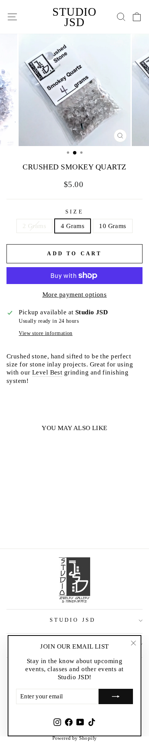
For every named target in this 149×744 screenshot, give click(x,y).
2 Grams (34, 226)
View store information (46, 333)
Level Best (47, 372)
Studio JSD (74, 16)
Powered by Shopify (74, 738)
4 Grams (72, 226)
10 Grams (112, 226)
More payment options (74, 294)
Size (74, 212)
